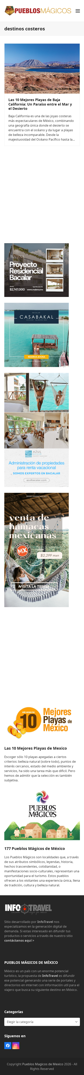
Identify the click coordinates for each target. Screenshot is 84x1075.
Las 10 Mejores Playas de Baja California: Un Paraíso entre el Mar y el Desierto (40, 104)
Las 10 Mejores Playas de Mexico (35, 748)
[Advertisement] (42, 195)
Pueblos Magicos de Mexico (42, 1064)
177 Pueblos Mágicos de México (34, 848)
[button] (78, 10)
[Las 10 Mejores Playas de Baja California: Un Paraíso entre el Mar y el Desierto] (42, 68)
